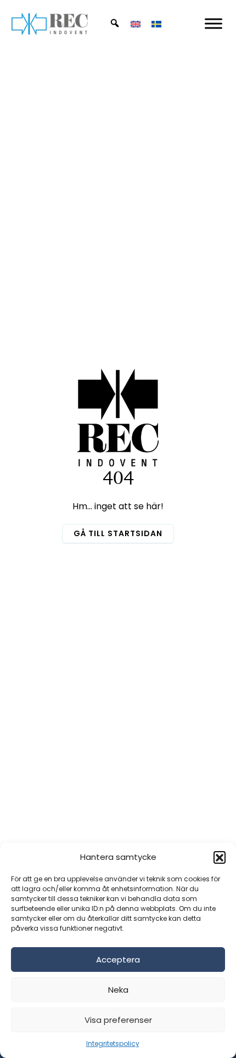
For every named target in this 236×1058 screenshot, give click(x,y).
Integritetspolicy (112, 1043)
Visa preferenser (118, 1020)
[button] (219, 857)
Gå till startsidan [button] (118, 533)
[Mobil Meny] (213, 23)
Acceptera (118, 959)
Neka (118, 989)
